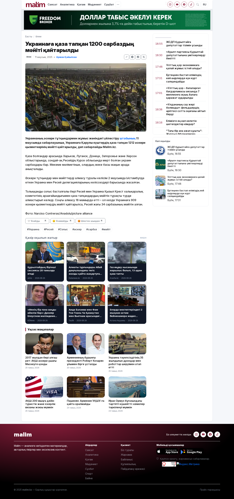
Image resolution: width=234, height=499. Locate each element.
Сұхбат (89, 468)
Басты (28, 36)
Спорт (89, 473)
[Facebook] (184, 4)
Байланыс (127, 459)
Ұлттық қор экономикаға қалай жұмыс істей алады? (184, 66)
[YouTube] (177, 4)
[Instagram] (170, 4)
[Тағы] (118, 4)
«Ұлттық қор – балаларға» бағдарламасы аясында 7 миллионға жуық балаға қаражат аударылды (183, 92)
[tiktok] (191, 4)
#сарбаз (91, 229)
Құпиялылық (128, 464)
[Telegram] (132, 57)
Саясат (52, 4)
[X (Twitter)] (143, 57)
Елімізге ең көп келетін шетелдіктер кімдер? (181, 122)
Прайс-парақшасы (210, 489)
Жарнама (126, 454)
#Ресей (48, 229)
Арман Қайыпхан (66, 57)
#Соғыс (63, 229)
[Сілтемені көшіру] (126, 57)
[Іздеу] (197, 4)
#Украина (33, 229)
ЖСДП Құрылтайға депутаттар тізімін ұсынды (184, 43)
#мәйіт (106, 229)
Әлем (38, 36)
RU (204, 4)
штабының (128, 138)
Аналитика (67, 4)
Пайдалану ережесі (133, 468)
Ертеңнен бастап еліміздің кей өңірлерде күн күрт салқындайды (183, 78)
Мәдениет (95, 4)
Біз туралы (127, 450)
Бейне (89, 478)
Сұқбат (109, 4)
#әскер (77, 229)
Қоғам (81, 4)
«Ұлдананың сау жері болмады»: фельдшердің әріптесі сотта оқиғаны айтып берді (186, 109)
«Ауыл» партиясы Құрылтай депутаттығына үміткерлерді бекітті (185, 55)
